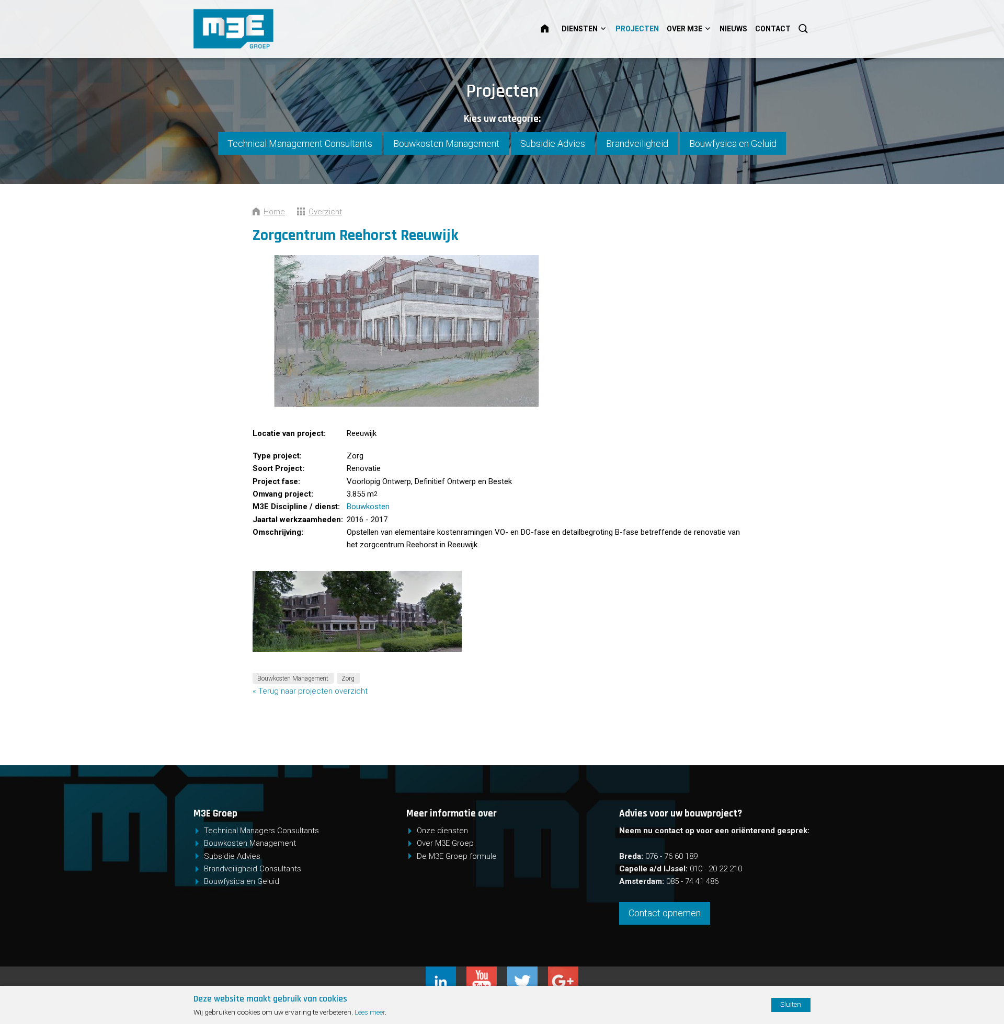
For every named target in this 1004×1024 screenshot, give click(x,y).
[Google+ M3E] (563, 972)
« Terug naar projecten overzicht (310, 691)
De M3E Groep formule (457, 856)
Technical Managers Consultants (261, 830)
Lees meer (370, 1012)
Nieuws (733, 29)
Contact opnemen (665, 912)
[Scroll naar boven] (948, 984)
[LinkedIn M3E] (446, 972)
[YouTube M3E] (486, 972)
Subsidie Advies (552, 143)
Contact (773, 29)
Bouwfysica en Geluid (733, 143)
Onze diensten (442, 830)
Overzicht (325, 211)
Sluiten (790, 1004)
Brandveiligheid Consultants (252, 868)
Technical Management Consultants (299, 143)
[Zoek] (804, 28)
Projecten (637, 29)
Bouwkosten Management (446, 143)
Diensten (580, 29)
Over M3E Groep (445, 843)
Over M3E (684, 29)
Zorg (348, 678)
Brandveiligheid (637, 143)
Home (551, 29)
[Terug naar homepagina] (267, 29)
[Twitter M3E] (527, 972)
